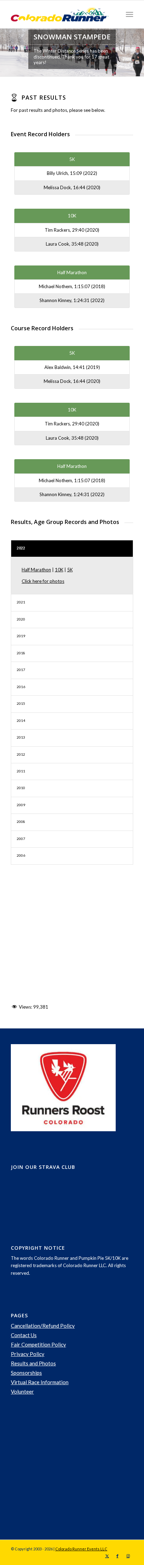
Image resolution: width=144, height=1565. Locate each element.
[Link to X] (107, 1556)
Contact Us (24, 1335)
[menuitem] (129, 14)
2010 (21, 788)
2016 (21, 687)
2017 (21, 670)
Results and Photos (33, 1363)
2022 (21, 548)
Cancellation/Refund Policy (43, 1326)
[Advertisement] (63, 1467)
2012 (21, 754)
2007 (21, 839)
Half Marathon (36, 569)
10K (59, 569)
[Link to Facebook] (117, 1556)
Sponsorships (26, 1373)
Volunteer (22, 1391)
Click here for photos (43, 581)
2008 (21, 821)
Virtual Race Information (40, 1382)
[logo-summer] (60, 14)
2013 (21, 737)
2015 (21, 703)
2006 (21, 855)
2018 (21, 653)
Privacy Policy (27, 1354)
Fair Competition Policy (38, 1344)
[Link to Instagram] (128, 1556)
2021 (21, 602)
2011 (21, 771)
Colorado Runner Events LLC (81, 1549)
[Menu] (129, 14)
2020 (21, 619)
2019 (21, 636)
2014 (21, 720)
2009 (21, 805)
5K (70, 569)
